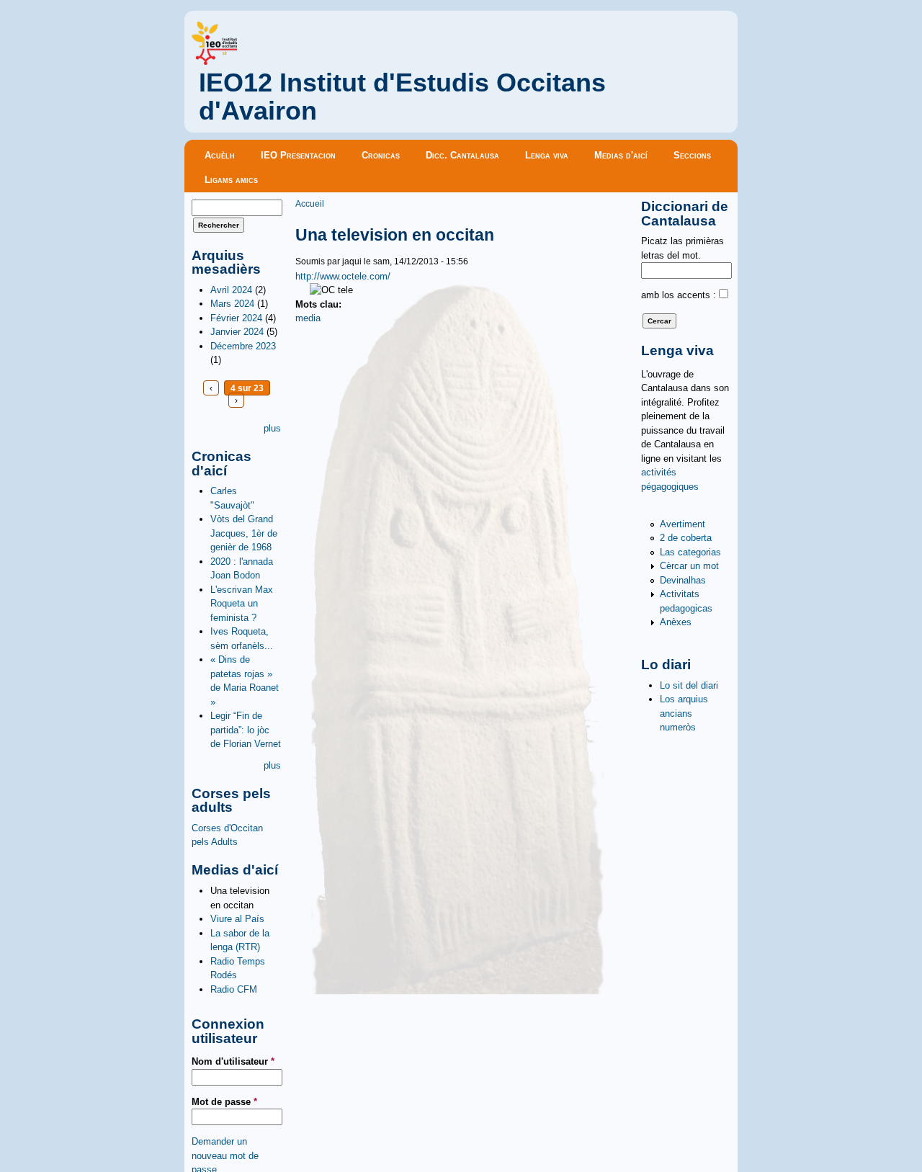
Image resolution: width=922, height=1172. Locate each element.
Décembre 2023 (243, 346)
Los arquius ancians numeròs (684, 713)
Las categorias (690, 552)
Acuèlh (220, 155)
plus (272, 428)
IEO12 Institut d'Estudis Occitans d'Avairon (402, 96)
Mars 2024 (232, 303)
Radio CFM (233, 989)
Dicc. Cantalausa (462, 155)
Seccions (692, 155)
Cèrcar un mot (689, 565)
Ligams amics (231, 179)
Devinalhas (683, 580)
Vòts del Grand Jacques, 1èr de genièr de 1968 (243, 533)
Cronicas (381, 155)
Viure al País (237, 918)
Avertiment (682, 524)
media (308, 318)
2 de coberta (686, 537)
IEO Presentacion (298, 155)
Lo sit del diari (689, 685)
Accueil (309, 203)
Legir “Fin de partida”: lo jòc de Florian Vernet (245, 729)
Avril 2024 (231, 290)
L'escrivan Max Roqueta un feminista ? (241, 603)
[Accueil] (214, 61)
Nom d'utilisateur (233, 1061)
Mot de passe (224, 1101)
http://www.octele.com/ (342, 276)
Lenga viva (546, 155)
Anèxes (676, 622)
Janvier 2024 (237, 331)
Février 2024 (236, 318)
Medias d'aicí (621, 155)
